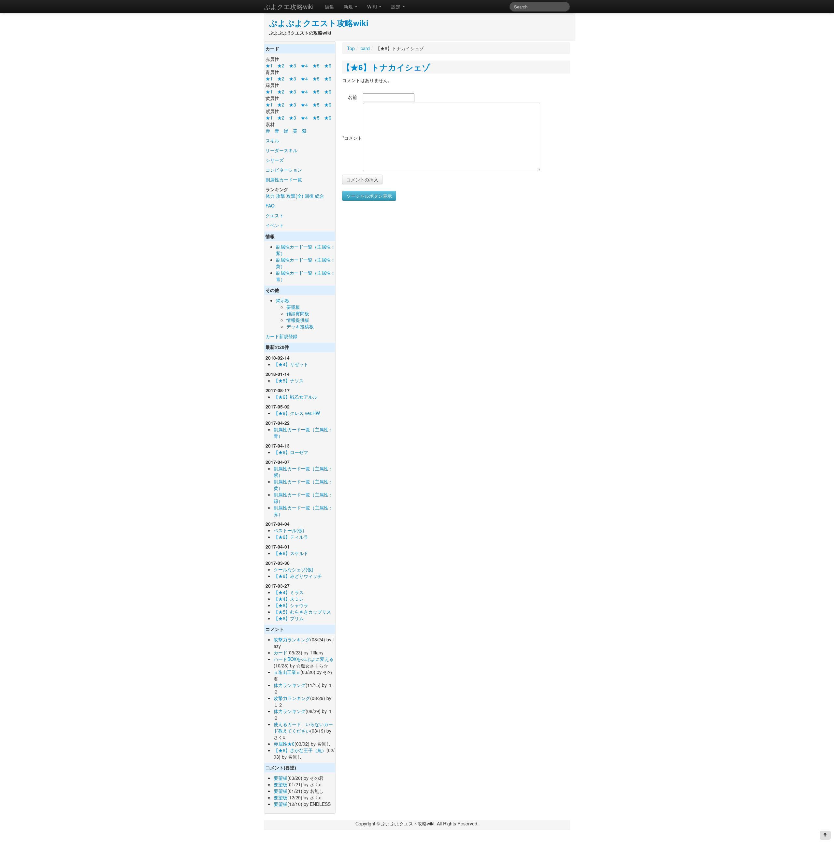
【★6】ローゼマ (291, 452)
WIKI (372, 6)
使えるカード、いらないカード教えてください (303, 727)
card (365, 48)
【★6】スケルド (291, 553)
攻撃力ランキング (292, 639)
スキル (272, 140)
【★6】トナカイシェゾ (386, 67)
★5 (316, 65)
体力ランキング (290, 685)
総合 (319, 196)
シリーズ (275, 160)
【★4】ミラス (289, 592)
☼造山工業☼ (287, 672)
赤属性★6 (284, 743)
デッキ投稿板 (300, 326)
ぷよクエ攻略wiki (288, 6)
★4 (304, 65)
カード (280, 652)
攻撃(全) (294, 196)
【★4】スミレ (289, 598)
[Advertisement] (397, 266)
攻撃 (280, 196)
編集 (329, 6)
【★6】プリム (289, 618)
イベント (275, 225)
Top (351, 48)
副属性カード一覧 (284, 179)
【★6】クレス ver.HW (297, 413)
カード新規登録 (281, 336)
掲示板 (283, 300)
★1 (269, 65)
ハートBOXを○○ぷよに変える (304, 659)
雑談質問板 (297, 313)
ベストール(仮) (289, 530)
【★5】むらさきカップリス (302, 611)
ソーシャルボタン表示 (369, 196)
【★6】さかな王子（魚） (300, 750)
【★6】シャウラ (291, 605)
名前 (352, 97)
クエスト (275, 215)
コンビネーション (284, 169)
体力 (270, 196)
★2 (280, 65)
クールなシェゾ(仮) (293, 569)
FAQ (270, 205)
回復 (309, 196)
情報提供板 (297, 320)
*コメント (352, 138)
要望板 (293, 307)
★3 (292, 65)
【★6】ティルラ (291, 537)
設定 (396, 6)
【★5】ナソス (289, 380)
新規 (349, 6)
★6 (327, 65)
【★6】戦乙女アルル (295, 396)
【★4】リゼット (291, 364)
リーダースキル (281, 150)
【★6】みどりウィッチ (298, 576)
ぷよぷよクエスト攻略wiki (318, 23)
